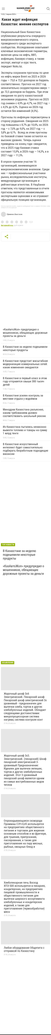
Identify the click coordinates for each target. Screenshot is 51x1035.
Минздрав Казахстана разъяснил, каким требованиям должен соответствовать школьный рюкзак (24, 413)
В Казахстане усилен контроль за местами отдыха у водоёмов (23, 397)
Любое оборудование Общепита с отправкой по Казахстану (24, 949)
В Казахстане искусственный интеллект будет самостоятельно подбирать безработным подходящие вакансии (25, 449)
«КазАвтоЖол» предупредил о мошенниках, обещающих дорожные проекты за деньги (25, 333)
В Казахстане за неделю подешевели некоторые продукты (25, 348)
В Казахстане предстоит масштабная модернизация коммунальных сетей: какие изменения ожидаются (25, 364)
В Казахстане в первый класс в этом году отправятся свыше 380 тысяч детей (25, 381)
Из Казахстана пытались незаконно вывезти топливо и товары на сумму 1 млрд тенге (25, 430)
